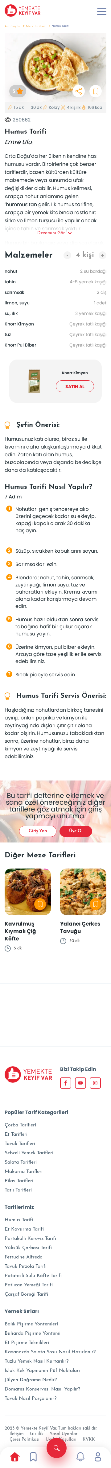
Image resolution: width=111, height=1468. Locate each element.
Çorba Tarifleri (20, 1125)
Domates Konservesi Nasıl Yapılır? (42, 1389)
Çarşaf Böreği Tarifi (26, 1294)
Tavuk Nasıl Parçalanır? (30, 1398)
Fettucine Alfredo (24, 1257)
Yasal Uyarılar (63, 1434)
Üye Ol (76, 831)
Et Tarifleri (16, 1134)
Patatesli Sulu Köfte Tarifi (33, 1275)
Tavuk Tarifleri (20, 1143)
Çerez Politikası (24, 1439)
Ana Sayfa (12, 26)
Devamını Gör (51, 233)
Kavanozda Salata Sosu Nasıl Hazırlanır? (50, 1352)
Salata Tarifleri (21, 1162)
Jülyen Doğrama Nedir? (31, 1379)
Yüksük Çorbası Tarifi (28, 1247)
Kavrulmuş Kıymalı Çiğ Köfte (20, 931)
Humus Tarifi (19, 1220)
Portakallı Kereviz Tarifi (30, 1238)
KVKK (89, 1439)
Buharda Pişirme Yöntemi (32, 1333)
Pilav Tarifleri (19, 1180)
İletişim (17, 1434)
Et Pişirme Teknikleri (27, 1342)
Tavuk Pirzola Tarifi (26, 1266)
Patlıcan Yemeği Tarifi (29, 1285)
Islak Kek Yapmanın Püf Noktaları (42, 1370)
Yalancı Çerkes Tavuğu (80, 927)
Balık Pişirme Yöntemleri (31, 1324)
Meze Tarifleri (35, 26)
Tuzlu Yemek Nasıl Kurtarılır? (36, 1361)
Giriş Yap (38, 831)
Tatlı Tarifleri (18, 1190)
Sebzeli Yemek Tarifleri (29, 1153)
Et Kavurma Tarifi (24, 1229)
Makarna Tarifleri (24, 1171)
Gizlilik (36, 1434)
